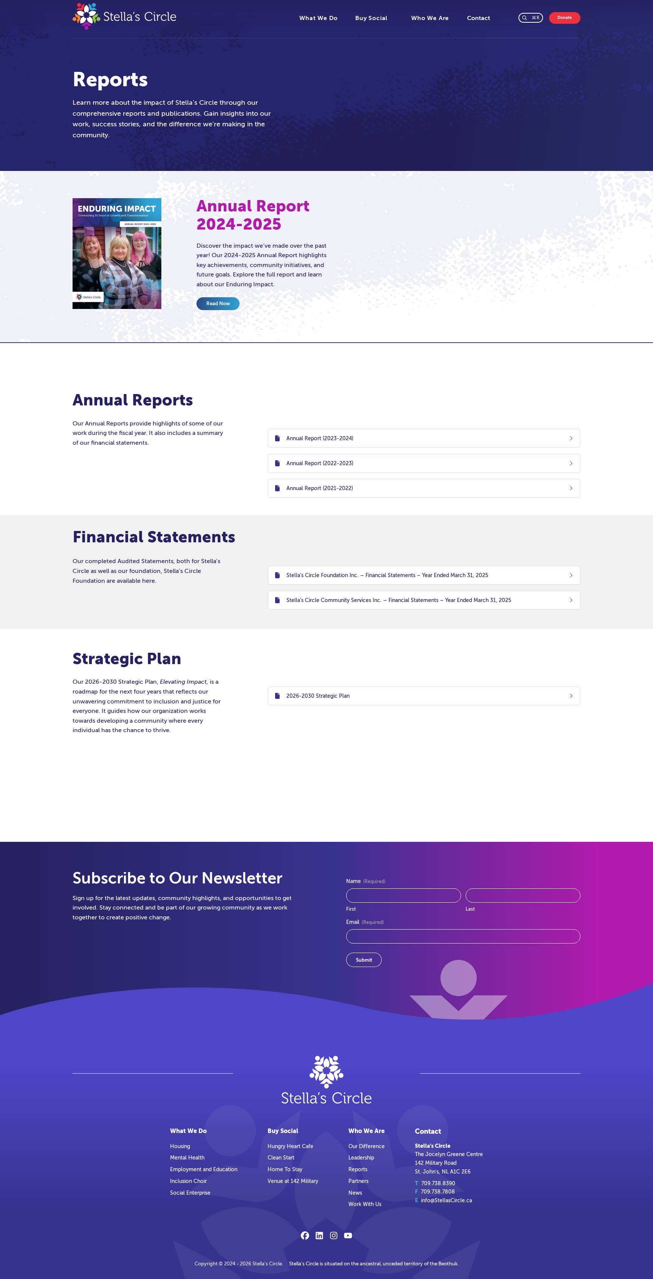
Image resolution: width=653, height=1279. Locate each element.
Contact (478, 18)
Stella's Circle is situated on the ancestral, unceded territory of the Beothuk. (374, 1264)
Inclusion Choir (188, 1181)
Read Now (218, 303)
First (351, 909)
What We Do (318, 18)
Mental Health (187, 1158)
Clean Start (281, 1158)
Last (470, 909)
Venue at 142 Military (293, 1181)
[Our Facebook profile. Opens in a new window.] (305, 1235)
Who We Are (430, 18)
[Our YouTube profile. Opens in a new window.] (348, 1235)
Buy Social (371, 18)
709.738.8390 (438, 1183)
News (355, 1193)
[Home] (181, 16)
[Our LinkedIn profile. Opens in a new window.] (319, 1235)
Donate (564, 17)
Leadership (361, 1158)
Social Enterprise (190, 1193)
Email (365, 922)
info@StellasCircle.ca (446, 1200)
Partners (358, 1181)
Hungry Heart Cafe (290, 1146)
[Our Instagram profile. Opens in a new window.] (334, 1235)
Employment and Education (203, 1169)
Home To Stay (285, 1169)
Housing (180, 1146)
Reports (357, 1169)
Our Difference (366, 1146)
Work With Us (364, 1204)
